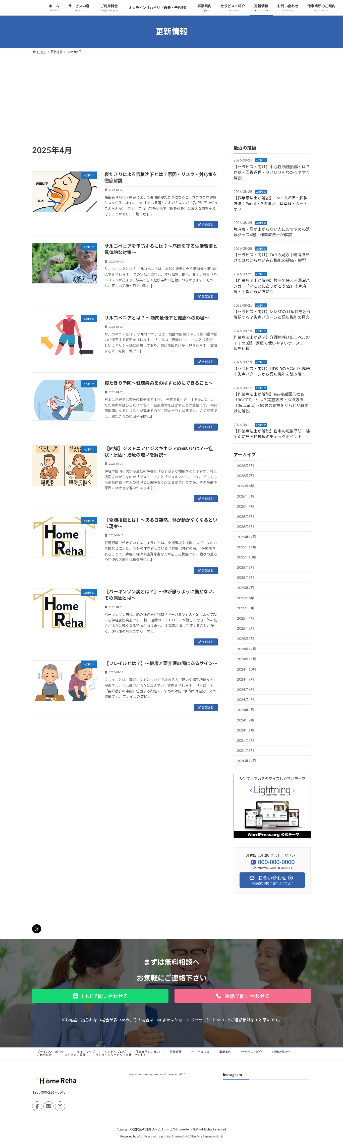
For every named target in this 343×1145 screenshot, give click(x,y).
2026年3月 (245, 516)
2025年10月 (246, 557)
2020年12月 (246, 761)
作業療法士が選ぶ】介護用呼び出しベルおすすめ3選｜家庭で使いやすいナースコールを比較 (272, 343)
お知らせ (261, 160)
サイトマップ (86, 1052)
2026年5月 (245, 496)
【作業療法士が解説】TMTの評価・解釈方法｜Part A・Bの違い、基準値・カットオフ (271, 203)
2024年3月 (245, 710)
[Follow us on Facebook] (37, 1106)
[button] (100, 996)
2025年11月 (246, 547)
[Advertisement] (171, 93)
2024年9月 (245, 679)
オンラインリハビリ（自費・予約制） (121, 1055)
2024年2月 (245, 720)
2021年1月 (245, 750)
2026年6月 (245, 486)
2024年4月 (245, 699)
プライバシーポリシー (52, 1052)
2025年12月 (246, 537)
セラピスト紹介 (251, 1052)
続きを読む (205, 224)
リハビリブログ (115, 1052)
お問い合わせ (281, 1052)
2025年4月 (245, 618)
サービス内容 (200, 1052)
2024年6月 (245, 689)
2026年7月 (245, 475)
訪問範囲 (175, 1052)
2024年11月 (246, 659)
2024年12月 (246, 648)
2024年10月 (246, 669)
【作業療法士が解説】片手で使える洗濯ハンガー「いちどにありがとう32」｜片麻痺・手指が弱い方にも (272, 286)
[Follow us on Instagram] (60, 1106)
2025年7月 (245, 588)
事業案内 (225, 1052)
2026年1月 (245, 526)
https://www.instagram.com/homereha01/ (156, 1074)
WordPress (144, 1136)
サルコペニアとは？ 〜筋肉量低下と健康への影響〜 (156, 317)
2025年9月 (245, 567)
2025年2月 (245, 638)
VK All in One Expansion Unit (204, 1136)
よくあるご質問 (75, 1055)
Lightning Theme (170, 1136)
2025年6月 (245, 598)
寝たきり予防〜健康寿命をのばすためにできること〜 (158, 383)
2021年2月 (245, 740)
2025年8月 (245, 577)
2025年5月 (245, 608)
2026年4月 (245, 506)
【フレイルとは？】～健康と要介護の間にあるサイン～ (160, 663)
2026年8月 (245, 465)
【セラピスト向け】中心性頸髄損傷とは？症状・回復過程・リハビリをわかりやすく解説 (272, 172)
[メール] (48, 1106)
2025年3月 (245, 628)
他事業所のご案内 (148, 1052)
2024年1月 (245, 730)
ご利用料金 (46, 1055)
